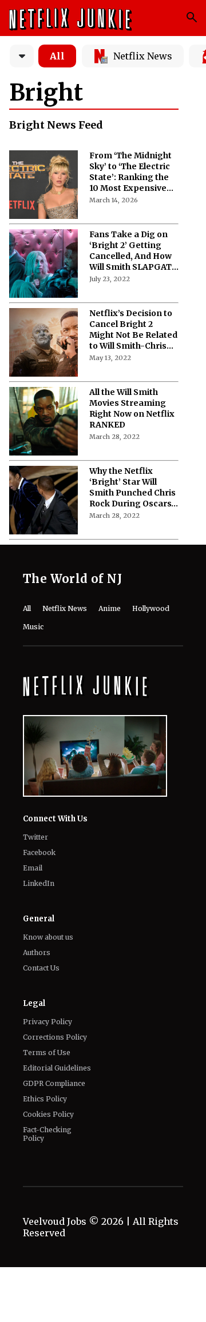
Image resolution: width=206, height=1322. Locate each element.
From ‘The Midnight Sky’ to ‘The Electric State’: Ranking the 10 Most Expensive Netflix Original (130, 172)
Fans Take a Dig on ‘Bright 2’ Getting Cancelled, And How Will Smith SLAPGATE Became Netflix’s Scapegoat (133, 251)
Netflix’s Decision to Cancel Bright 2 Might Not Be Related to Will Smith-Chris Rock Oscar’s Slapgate (133, 330)
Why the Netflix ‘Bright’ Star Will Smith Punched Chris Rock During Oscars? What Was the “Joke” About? (132, 487)
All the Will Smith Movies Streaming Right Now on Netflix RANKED (132, 408)
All (57, 56)
